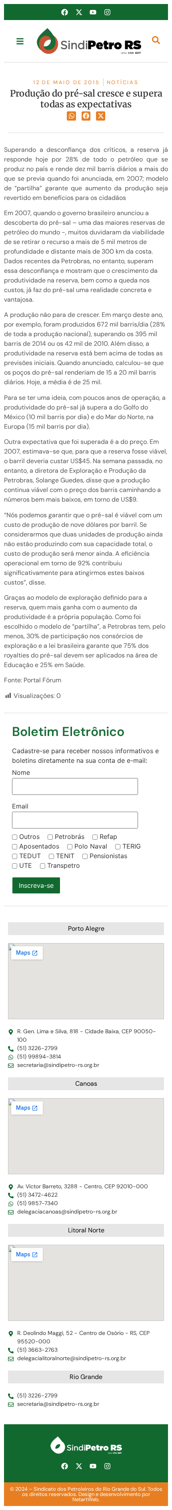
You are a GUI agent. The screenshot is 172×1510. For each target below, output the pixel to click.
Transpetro (63, 865)
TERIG (131, 846)
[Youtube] (93, 12)
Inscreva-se (36, 885)
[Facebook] (65, 12)
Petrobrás (69, 836)
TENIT (65, 856)
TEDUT (30, 856)
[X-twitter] (79, 12)
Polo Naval (90, 846)
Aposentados (39, 846)
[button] (71, 116)
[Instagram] (107, 12)
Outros (29, 836)
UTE (25, 865)
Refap (108, 836)
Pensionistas (108, 856)
